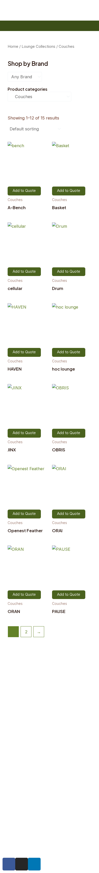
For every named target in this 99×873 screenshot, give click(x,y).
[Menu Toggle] (12, 25)
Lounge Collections (38, 46)
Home (13, 46)
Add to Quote (24, 191)
